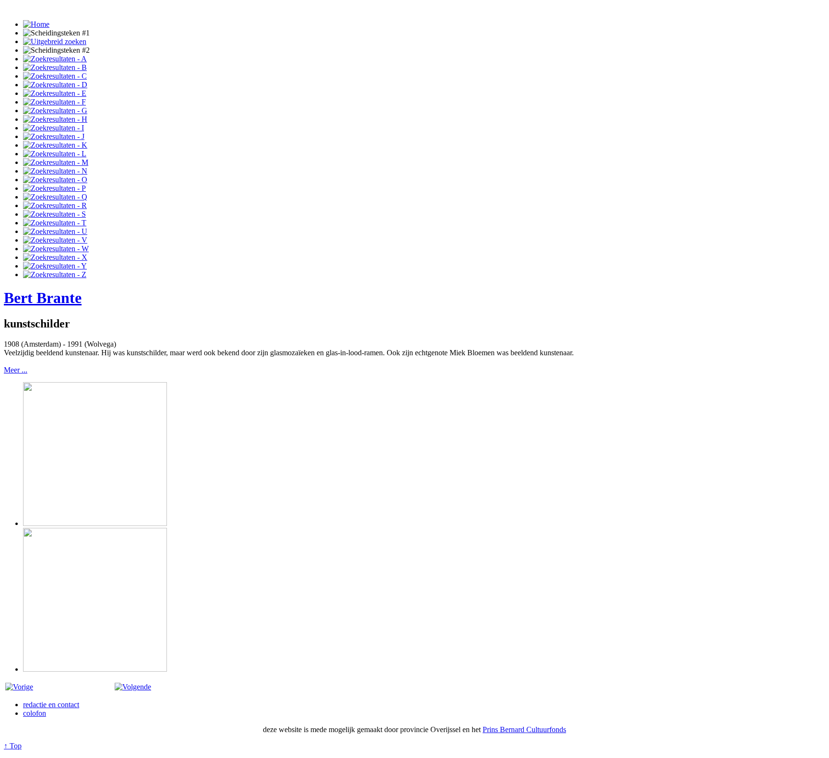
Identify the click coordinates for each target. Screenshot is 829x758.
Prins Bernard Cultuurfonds (524, 729)
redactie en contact (51, 704)
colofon (34, 713)
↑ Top (13, 746)
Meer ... (15, 370)
